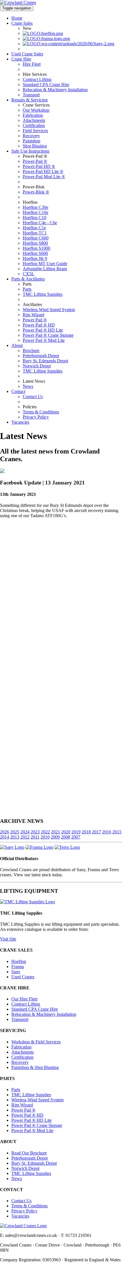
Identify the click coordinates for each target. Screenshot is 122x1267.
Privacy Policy (36, 417)
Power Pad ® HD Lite (43, 330)
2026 (4, 831)
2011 (35, 837)
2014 (4, 837)
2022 (45, 831)
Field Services (35, 130)
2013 (14, 837)
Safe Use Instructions (30, 151)
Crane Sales (22, 23)
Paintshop (31, 140)
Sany (15, 971)
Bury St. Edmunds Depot (45, 360)
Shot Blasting (35, 145)
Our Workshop (36, 110)
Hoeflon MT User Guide (45, 263)
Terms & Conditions (41, 411)
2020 (65, 831)
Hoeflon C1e (34, 227)
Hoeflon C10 (34, 217)
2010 (45, 837)
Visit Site (8, 939)
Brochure (31, 350)
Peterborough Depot (41, 355)
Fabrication (33, 115)
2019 (76, 831)
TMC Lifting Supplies (42, 294)
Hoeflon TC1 (35, 232)
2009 (55, 837)
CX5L (28, 273)
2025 (14, 831)
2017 (96, 831)
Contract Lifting (37, 79)
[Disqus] (61, 594)
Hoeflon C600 (36, 238)
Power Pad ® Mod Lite (44, 340)
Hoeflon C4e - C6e (40, 222)
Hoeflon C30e (35, 207)
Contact (18, 391)
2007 (75, 837)
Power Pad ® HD (39, 325)
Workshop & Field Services (36, 1041)
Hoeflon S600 (35, 253)
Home (16, 18)
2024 (25, 831)
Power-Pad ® (35, 161)
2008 (65, 837)
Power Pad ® (35, 319)
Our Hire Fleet (24, 998)
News (28, 386)
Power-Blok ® (36, 192)
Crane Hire (21, 59)
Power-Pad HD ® (39, 166)
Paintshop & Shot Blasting (35, 1067)
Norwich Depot (37, 365)
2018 (86, 831)
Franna (17, 966)
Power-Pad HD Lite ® (43, 171)
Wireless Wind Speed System (49, 309)
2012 (25, 837)
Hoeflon (18, 961)
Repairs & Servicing (29, 99)
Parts (27, 289)
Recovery (31, 135)
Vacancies (20, 422)
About (17, 345)
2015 (116, 831)
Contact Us (33, 396)
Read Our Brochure (29, 1153)
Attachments (34, 120)
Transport (31, 94)
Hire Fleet (32, 64)
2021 (55, 831)
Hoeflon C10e (35, 212)
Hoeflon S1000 (36, 248)
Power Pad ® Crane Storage (48, 335)
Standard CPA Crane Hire (46, 84)
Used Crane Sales (27, 53)
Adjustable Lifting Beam (45, 268)
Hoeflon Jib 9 (35, 258)
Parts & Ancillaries (28, 278)
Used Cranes (22, 976)
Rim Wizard (33, 314)
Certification (34, 125)
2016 (106, 831)
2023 (35, 831)
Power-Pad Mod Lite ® (44, 176)
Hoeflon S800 (35, 243)
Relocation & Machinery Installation (55, 89)
